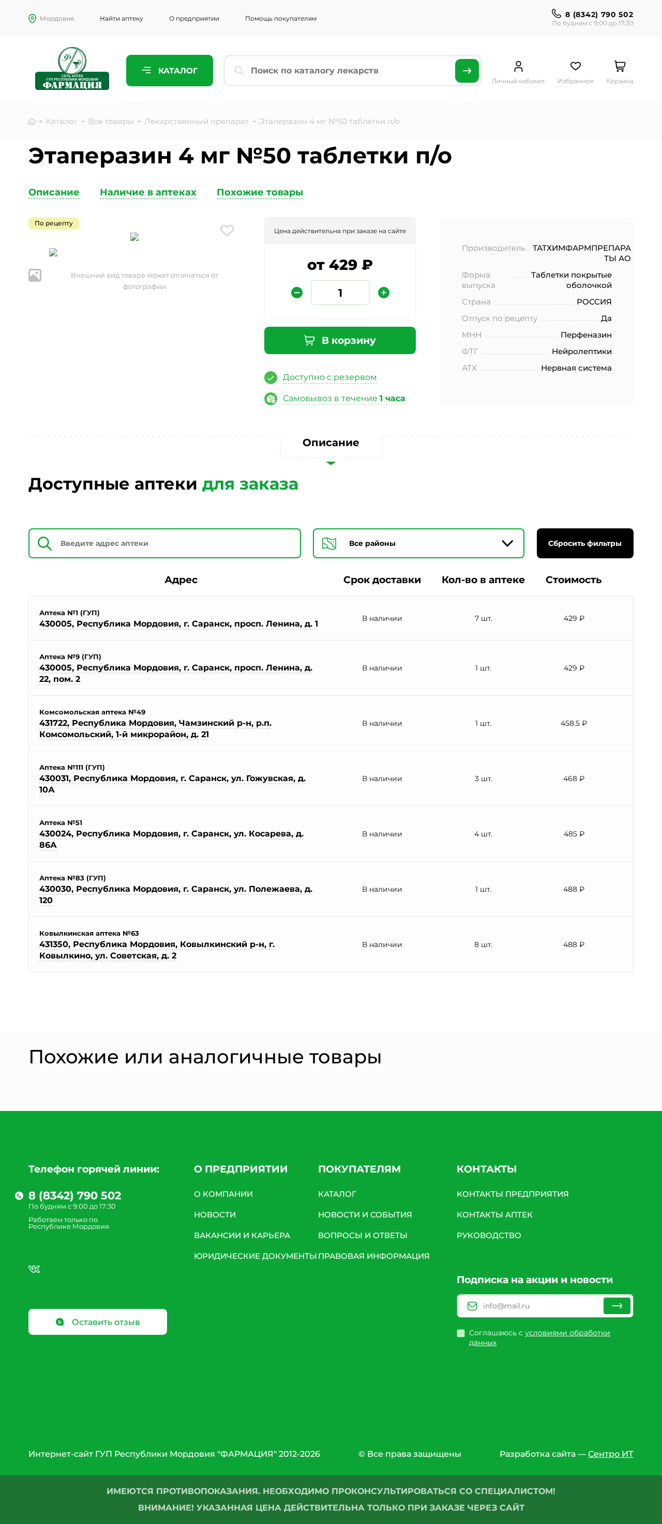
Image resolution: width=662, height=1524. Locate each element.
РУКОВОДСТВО (489, 1235)
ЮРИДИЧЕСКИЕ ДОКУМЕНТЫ (255, 1256)
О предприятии (194, 18)
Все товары (111, 121)
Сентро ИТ (611, 1454)
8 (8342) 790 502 (599, 14)
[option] (134, 238)
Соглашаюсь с (539, 1337)
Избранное (576, 81)
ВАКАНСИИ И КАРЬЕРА (242, 1235)
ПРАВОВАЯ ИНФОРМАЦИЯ (374, 1256)
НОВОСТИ (215, 1215)
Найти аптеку (121, 18)
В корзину (347, 340)
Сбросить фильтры (585, 543)
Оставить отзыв (105, 1322)
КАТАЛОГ (337, 1194)
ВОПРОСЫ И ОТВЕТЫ (363, 1235)
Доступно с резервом (330, 377)
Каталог (177, 70)
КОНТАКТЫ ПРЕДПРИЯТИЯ (513, 1194)
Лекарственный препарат (196, 121)
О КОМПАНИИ (223, 1194)
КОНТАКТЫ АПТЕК (495, 1215)
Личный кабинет (518, 81)
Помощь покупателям (281, 18)
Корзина (620, 81)
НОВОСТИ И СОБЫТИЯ (365, 1215)
